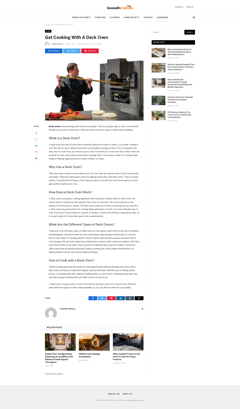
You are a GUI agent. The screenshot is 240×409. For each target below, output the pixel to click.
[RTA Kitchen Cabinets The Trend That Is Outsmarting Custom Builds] (158, 115)
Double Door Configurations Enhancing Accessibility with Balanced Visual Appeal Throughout (59, 358)
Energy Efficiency (81, 17)
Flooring (115, 17)
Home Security (132, 17)
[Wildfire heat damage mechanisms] (94, 342)
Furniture (100, 17)
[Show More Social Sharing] (101, 51)
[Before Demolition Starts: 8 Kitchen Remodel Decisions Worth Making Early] (158, 52)
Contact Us (179, 7)
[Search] (193, 17)
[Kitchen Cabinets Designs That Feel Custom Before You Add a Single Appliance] (158, 67)
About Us (189, 7)
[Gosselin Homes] (120, 7)
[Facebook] (36, 132)
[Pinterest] (36, 151)
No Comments (84, 44)
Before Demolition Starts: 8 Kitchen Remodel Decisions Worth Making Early (179, 51)
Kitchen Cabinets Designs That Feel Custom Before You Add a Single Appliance (181, 66)
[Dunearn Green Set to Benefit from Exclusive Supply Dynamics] (158, 100)
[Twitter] (36, 139)
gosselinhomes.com (136, 400)
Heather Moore (57, 44)
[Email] (36, 158)
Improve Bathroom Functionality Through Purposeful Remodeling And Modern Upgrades (180, 83)
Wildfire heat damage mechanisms (89, 355)
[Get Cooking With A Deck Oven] (94, 88)
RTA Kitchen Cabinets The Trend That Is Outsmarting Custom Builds (179, 114)
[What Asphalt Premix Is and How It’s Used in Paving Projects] (128, 342)
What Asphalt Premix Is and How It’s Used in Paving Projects (126, 357)
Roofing (148, 17)
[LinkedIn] (36, 145)
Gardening (162, 17)
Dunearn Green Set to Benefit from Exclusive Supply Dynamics (180, 99)
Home (47, 24)
